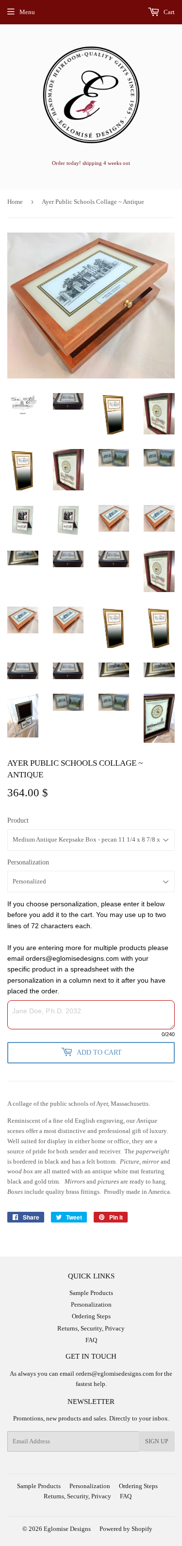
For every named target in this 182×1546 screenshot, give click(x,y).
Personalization (28, 862)
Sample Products (91, 1292)
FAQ (91, 1340)
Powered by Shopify (125, 1528)
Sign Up (156, 1441)
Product (18, 820)
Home (15, 201)
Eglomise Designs (67, 1528)
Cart (168, 12)
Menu (27, 12)
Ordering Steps (91, 1316)
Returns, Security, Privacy (91, 1328)
